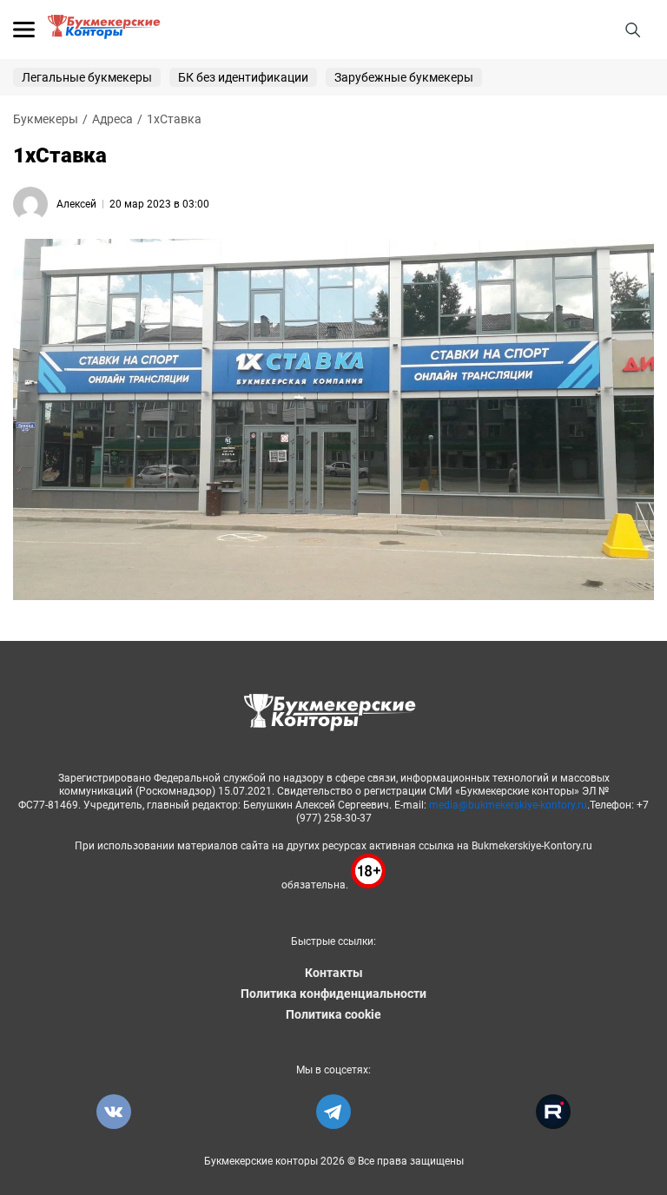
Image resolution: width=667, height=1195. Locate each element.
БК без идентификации (243, 77)
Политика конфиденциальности (333, 993)
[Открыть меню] (24, 29)
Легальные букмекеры (87, 77)
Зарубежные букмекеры (403, 77)
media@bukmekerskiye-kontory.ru (508, 805)
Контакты (334, 973)
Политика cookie (333, 1014)
